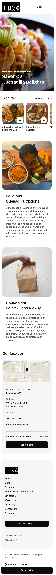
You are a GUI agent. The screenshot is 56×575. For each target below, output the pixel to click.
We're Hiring (11, 500)
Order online (27, 444)
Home (8, 478)
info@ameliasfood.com (17, 425)
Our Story (10, 504)
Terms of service (13, 535)
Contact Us (11, 508)
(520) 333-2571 (13, 419)
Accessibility (11, 540)
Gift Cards (10, 495)
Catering (9, 487)
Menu (39, 6)
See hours (43, 436)
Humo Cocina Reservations (19, 491)
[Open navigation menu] (48, 7)
